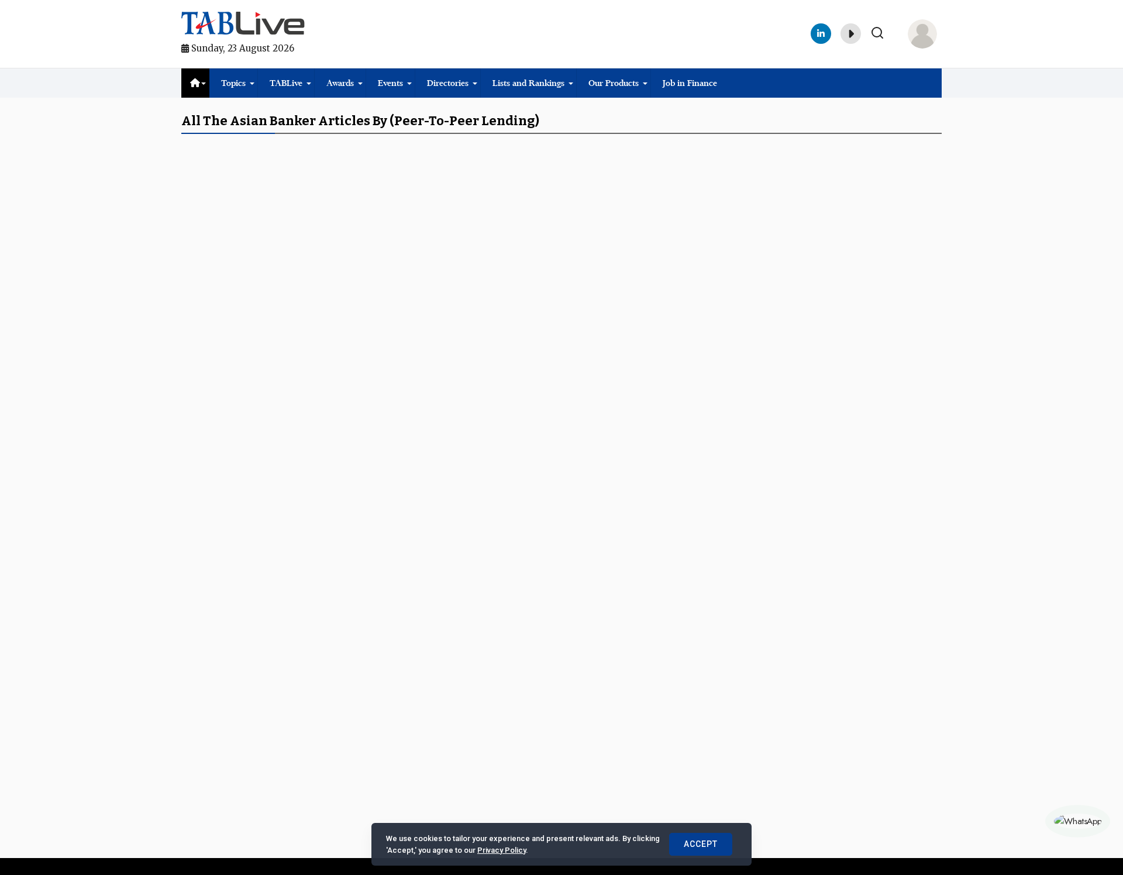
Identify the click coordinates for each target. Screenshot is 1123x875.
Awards (340, 83)
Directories (448, 83)
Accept (701, 844)
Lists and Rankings (528, 83)
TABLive (286, 83)
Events (390, 83)
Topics (233, 83)
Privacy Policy (501, 850)
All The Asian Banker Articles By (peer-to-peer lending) (360, 121)
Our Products (613, 83)
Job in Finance (690, 83)
